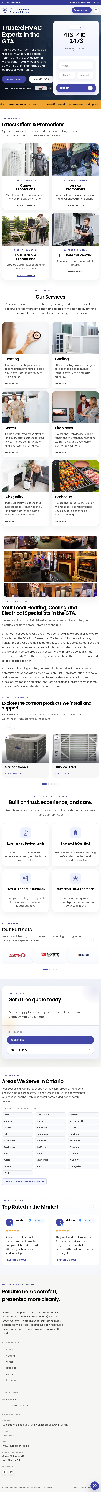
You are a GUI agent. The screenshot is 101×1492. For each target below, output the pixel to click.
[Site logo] (16, 10)
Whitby (40, 1153)
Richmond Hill (76, 1121)
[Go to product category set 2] (48, 784)
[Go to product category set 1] (44, 784)
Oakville (7, 1127)
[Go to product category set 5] (57, 784)
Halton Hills (9, 1134)
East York (41, 1147)
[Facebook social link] (94, 2)
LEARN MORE (11, 383)
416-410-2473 (41, 79)
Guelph (7, 1172)
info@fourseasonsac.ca (15, 1445)
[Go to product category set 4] (54, 784)
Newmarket (42, 1160)
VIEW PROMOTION (26, 205)
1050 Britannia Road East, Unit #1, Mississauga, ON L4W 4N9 (35, 1425)
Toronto (8, 1114)
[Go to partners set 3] (53, 969)
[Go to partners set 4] (56, 969)
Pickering (74, 1147)
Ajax (6, 1153)
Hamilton (74, 1134)
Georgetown (43, 1134)
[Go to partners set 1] (45, 969)
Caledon (8, 1166)
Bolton (40, 1166)
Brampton (75, 1114)
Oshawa (74, 1153)
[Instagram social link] (98, 2)
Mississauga (43, 1114)
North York (75, 1140)
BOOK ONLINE (14, 79)
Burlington (42, 1127)
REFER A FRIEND (75, 272)
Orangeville (75, 1166)
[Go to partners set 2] (50, 969)
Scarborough (10, 1147)
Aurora (7, 1160)
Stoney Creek (10, 1140)
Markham (41, 1121)
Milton (73, 1127)
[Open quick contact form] (94, 1485)
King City (74, 1160)
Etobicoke (41, 1140)
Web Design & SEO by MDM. (86, 1487)
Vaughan (8, 1121)
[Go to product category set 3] (51, 784)
